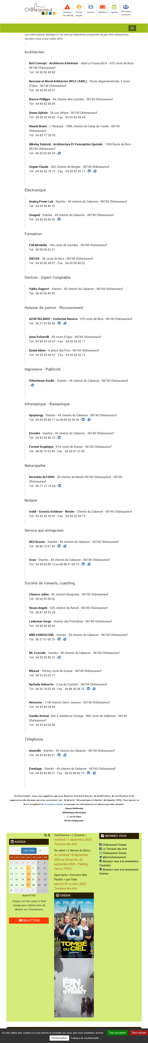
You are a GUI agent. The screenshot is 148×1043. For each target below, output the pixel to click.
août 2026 (28, 850)
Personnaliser (59, 1038)
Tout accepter (117, 1033)
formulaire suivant (53, 804)
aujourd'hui (28, 895)
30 (28, 862)
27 (28, 885)
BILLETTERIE (31, 920)
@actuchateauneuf (114, 857)
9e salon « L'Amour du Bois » (72, 850)
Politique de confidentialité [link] (85, 1038)
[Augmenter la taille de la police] (49, 836)
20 (28, 879)
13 (28, 874)
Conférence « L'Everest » (70, 835)
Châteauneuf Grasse (114, 845)
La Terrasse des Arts (114, 849)
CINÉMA (64, 895)
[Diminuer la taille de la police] (45, 836)
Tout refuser (138, 1033)
